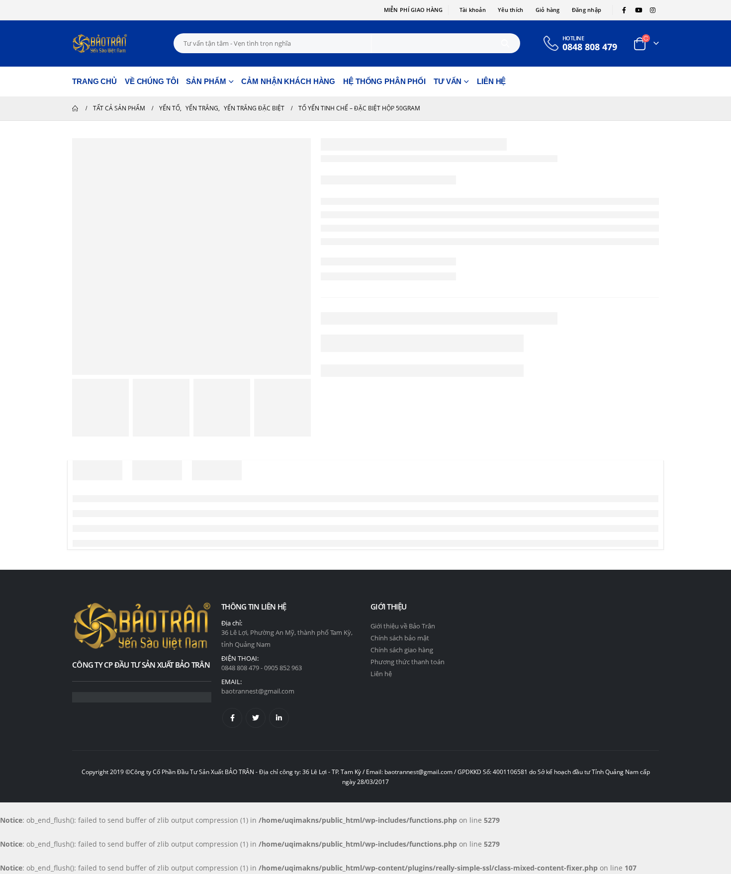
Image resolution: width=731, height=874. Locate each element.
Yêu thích (510, 9)
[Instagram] (652, 9)
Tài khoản (472, 9)
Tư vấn (447, 81)
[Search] (505, 43)
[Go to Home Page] (75, 108)
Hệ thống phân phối (384, 81)
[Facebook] (624, 9)
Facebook (232, 718)
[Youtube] (638, 9)
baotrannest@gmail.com (257, 691)
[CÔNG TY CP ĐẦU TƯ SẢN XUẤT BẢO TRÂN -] (99, 43)
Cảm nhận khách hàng (288, 81)
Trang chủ (94, 81)
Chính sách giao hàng (401, 649)
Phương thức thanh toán (407, 661)
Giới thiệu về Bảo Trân (402, 625)
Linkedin (279, 718)
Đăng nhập (586, 9)
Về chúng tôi (152, 81)
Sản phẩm (206, 81)
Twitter (256, 718)
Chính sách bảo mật (399, 637)
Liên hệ (491, 81)
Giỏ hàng (548, 9)
